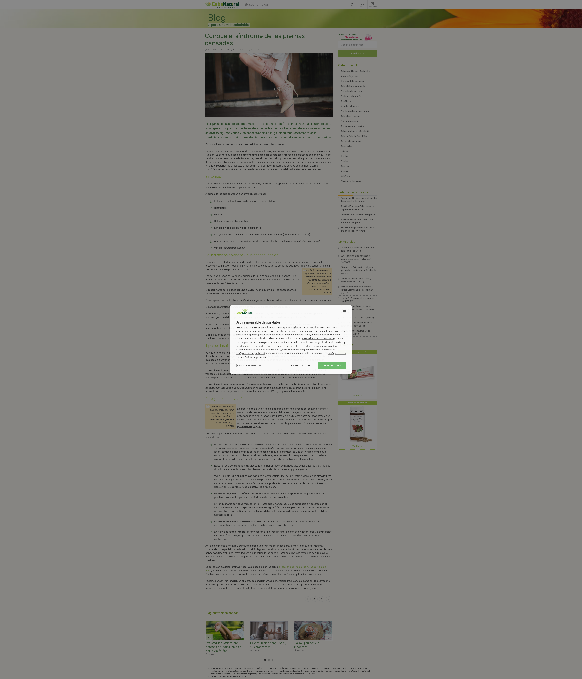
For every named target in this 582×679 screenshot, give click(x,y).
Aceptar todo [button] (332, 365)
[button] (248, 365)
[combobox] (344, 310)
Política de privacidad (256, 357)
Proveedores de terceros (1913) (318, 338)
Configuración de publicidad (250, 353)
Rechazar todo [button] (300, 365)
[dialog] (291, 339)
